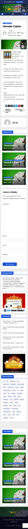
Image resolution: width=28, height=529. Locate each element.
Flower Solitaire (11, 145)
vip (11, 31)
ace (7, 381)
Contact (13, 525)
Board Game (21, 384)
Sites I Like (18, 525)
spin (4, 414)
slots (13, 411)
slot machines (6, 411)
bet (18, 381)
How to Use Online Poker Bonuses (13, 333)
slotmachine (15, 408)
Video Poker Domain (10, 519)
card (4, 387)
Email (5, 245)
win (18, 414)
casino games (7, 390)
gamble (13, 393)
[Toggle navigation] (13, 14)
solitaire (19, 411)
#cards (21, 33)
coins (14, 390)
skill (10, 405)
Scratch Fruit (9, 501)
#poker (19, 35)
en (18, 390)
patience (5, 402)
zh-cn (11, 417)
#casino (11, 35)
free (4, 393)
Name (5, 236)
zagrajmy (5, 417)
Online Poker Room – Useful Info (13, 343)
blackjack (13, 384)
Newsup (21, 519)
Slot (19, 405)
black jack (6, 384)
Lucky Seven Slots (19, 110)
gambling (19, 393)
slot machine (6, 408)
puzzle (16, 402)
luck (11, 399)
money (22, 399)
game (4, 396)
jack (15, 396)
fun (8, 393)
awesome (12, 381)
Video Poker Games (18, 160)
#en (15, 35)
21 (3, 381)
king (19, 396)
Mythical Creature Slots (8, 111)
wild (14, 414)
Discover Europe (11, 162)
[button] (22, 14)
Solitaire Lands (10, 179)
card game (10, 387)
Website (5, 254)
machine (16, 399)
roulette (5, 405)
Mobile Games (17, 498)
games (10, 396)
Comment (6, 204)
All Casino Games (7, 23)
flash (21, 390)
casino (22, 387)
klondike (5, 399)
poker (11, 402)
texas (9, 414)
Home (8, 525)
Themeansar (14, 521)
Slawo (14, 405)
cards (16, 387)
